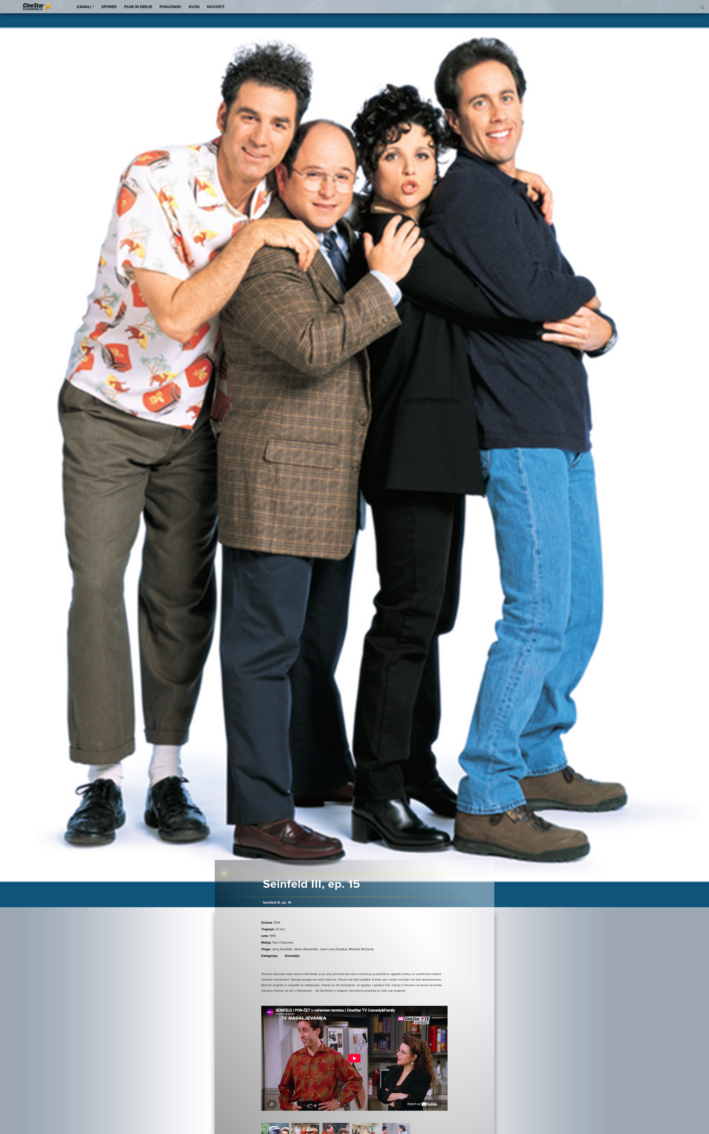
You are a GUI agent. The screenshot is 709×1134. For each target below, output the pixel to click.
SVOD (194, 7)
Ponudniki (170, 7)
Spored (109, 7)
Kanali (84, 7)
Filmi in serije (138, 7)
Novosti (215, 7)
